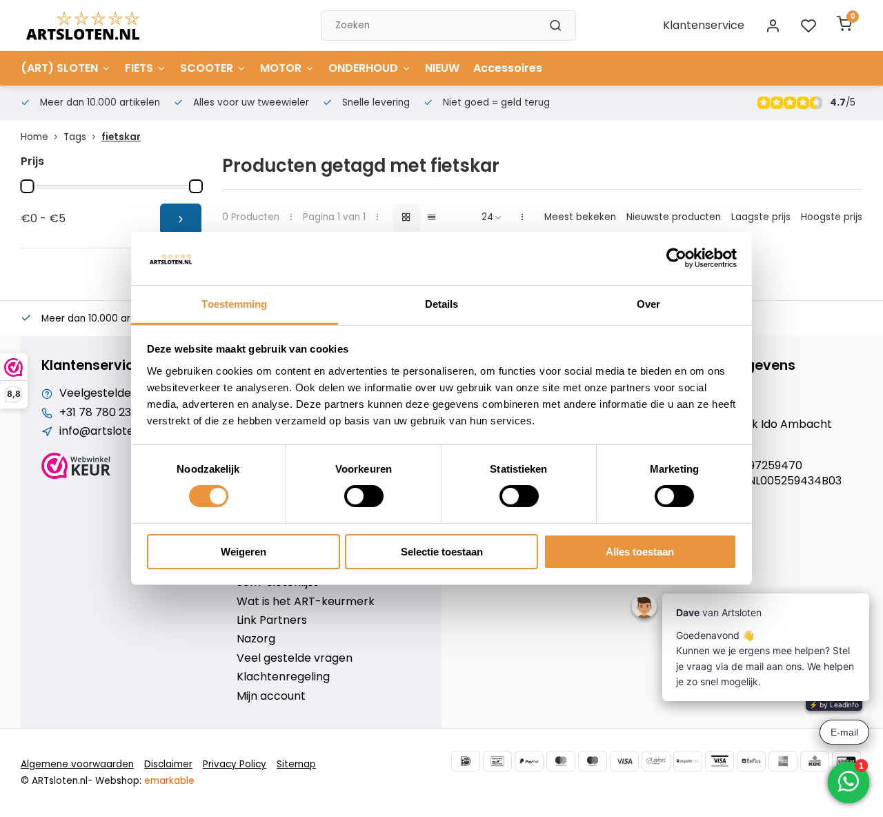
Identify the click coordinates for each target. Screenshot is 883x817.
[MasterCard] (560, 761)
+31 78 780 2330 (101, 412)
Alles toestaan (640, 552)
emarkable (169, 780)
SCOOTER (206, 68)
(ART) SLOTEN (59, 68)
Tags (74, 137)
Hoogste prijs (831, 217)
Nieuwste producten (673, 217)
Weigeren (243, 552)
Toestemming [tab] (234, 304)
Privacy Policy (234, 764)
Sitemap (296, 764)
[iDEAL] (465, 761)
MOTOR (280, 68)
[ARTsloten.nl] (83, 25)
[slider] (27, 186)
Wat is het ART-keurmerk (306, 601)
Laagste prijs (761, 217)
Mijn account (271, 696)
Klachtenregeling (283, 677)
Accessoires (507, 68)
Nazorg (256, 639)
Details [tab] (442, 304)
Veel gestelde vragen (295, 658)
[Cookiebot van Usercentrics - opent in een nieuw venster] (676, 258)
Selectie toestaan (442, 552)
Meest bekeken (580, 217)
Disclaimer (168, 764)
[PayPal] (529, 761)
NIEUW (442, 68)
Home (34, 137)
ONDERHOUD (363, 68)
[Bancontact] (497, 761)
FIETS (139, 68)
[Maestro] (592, 761)
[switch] (364, 496)
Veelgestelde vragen (115, 393)
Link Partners (272, 620)
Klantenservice (703, 25)
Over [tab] (648, 304)
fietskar (121, 137)
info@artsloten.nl (105, 431)
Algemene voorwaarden (77, 764)
